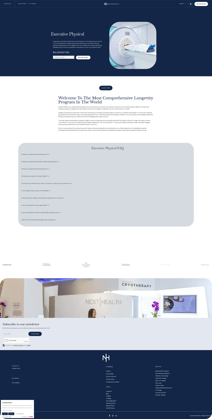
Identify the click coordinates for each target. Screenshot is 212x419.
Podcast (108, 396)
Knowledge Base (111, 401)
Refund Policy (110, 405)
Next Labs (158, 383)
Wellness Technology (161, 376)
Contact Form (16, 368)
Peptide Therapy (160, 395)
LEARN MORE (105, 88)
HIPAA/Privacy (110, 408)
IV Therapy (158, 390)
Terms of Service (111, 376)
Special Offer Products (162, 371)
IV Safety (108, 398)
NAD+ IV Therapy (160, 380)
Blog (107, 393)
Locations (109, 391)
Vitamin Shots (159, 385)
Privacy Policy (110, 379)
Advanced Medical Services (163, 388)
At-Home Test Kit (160, 392)
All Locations (16, 382)
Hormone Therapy (160, 378)
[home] (111, 4)
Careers (108, 371)
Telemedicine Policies (112, 382)
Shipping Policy (110, 403)
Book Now (83, 57)
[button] (7, 4)
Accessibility (109, 374)
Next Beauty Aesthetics (162, 373)
